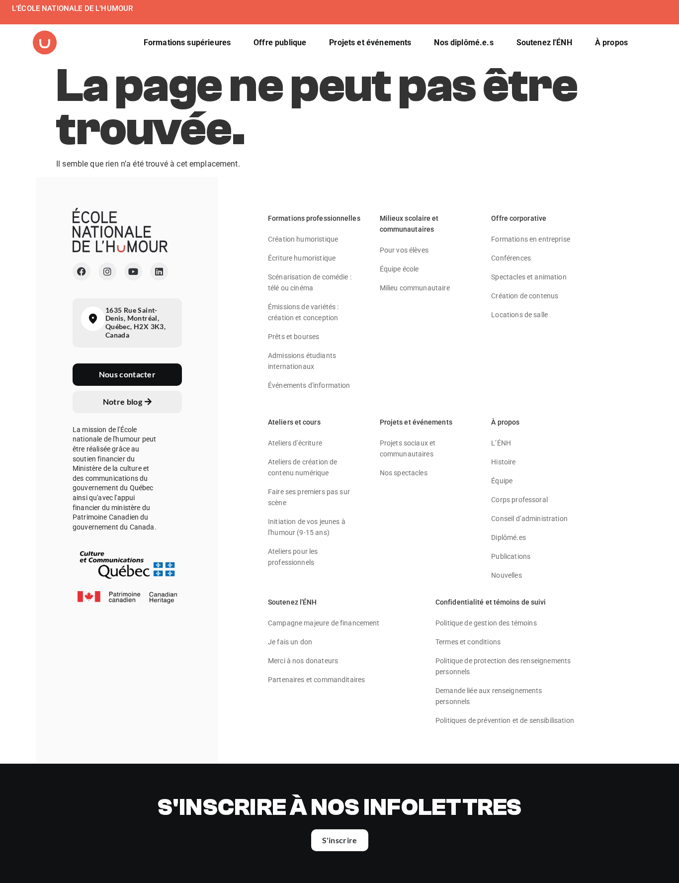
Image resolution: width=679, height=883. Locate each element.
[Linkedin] (159, 271)
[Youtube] (133, 271)
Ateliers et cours (294, 422)
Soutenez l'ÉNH (292, 602)
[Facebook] (81, 271)
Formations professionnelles (314, 218)
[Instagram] (107, 271)
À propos (505, 422)
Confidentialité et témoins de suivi (490, 602)
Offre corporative (518, 218)
